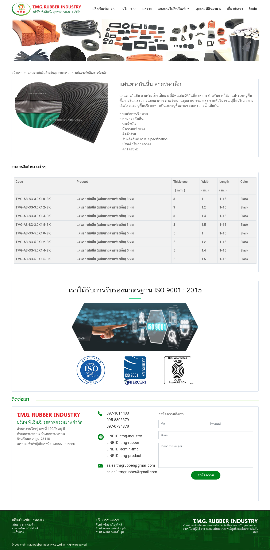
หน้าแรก (17, 72)
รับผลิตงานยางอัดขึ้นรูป (110, 532)
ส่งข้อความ (205, 475)
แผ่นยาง (16, 524)
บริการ (127, 9)
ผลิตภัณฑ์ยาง (102, 9)
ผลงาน (147, 9)
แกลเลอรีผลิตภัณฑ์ (172, 9)
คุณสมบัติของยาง (208, 9)
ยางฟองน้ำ (28, 524)
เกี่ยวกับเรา (235, 9)
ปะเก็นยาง (18, 532)
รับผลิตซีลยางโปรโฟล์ (109, 524)
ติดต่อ (252, 9)
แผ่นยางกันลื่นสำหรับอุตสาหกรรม (48, 72)
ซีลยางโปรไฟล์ (29, 528)
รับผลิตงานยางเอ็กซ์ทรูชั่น (111, 528)
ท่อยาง (16, 528)
